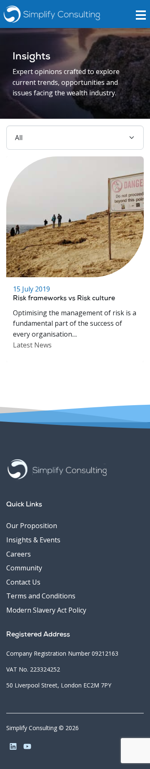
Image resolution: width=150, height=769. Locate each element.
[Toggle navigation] (142, 14)
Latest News (32, 345)
